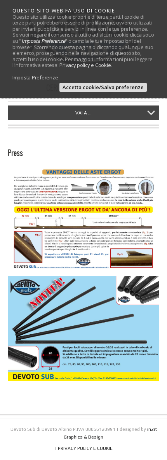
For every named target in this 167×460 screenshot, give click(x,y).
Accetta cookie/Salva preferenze (103, 87)
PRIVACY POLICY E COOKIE (85, 448)
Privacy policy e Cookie (85, 64)
